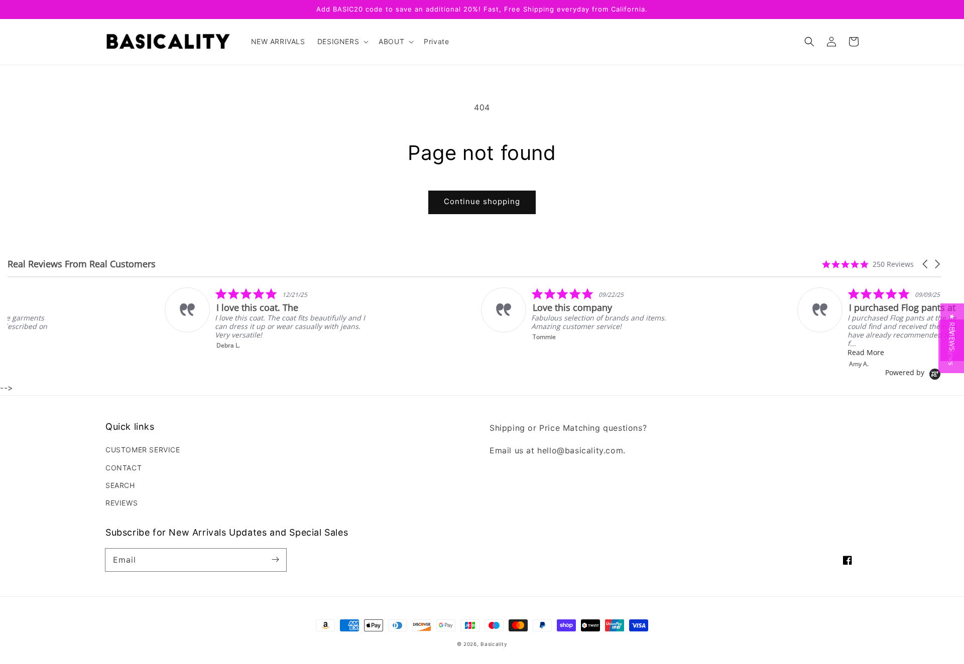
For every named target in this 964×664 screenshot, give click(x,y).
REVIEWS (121, 503)
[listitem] (130, 318)
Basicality (493, 644)
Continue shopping (482, 201)
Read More (729, 352)
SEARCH (120, 485)
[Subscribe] (275, 560)
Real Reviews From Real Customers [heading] (82, 264)
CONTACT (123, 467)
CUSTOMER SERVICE (142, 449)
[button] (809, 42)
